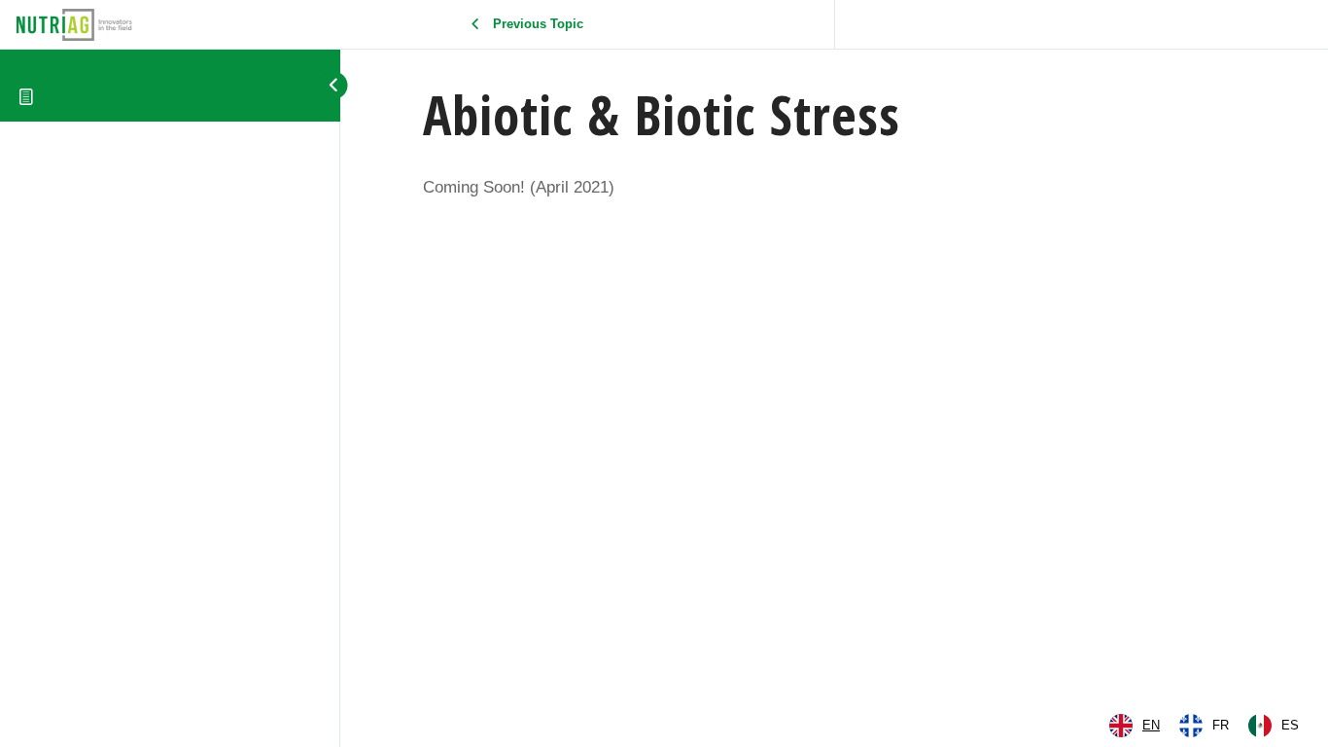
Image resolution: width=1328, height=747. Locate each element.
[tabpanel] (834, 187)
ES (1290, 725)
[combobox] (1135, 725)
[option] (1204, 725)
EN (1151, 725)
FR (1220, 725)
